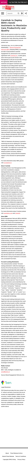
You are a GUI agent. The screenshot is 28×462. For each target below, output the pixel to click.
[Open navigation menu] (2, 13)
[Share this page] (26, 13)
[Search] (18, 13)
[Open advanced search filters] (22, 13)
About (7, 453)
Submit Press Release (8, 456)
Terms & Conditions (20, 456)
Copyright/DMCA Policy (9, 459)
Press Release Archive (16, 453)
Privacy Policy (21, 459)
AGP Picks (4, 2)
